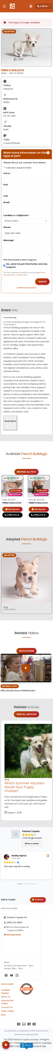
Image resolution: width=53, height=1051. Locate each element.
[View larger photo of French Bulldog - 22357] (20, 478)
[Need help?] (6, 1045)
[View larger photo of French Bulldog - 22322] (47, 478)
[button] (11, 478)
